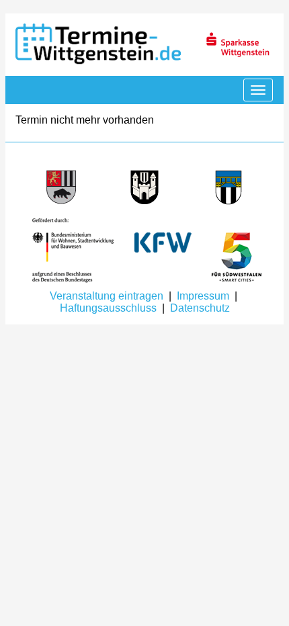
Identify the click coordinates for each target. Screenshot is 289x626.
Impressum (203, 296)
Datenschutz (200, 308)
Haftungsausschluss (108, 308)
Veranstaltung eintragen (106, 296)
